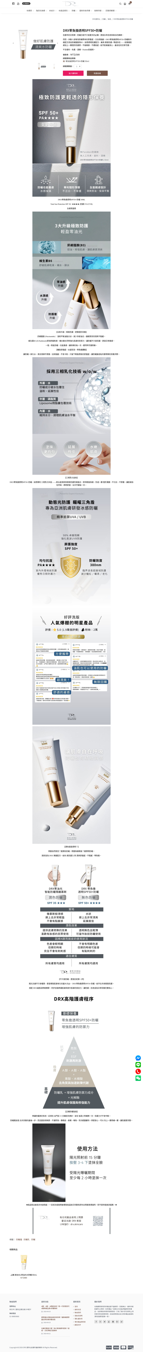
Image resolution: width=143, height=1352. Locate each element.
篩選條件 (27, 3)
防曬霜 (19, 1239)
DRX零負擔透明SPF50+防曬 (123, 19)
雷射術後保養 (84, 10)
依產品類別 (63, 10)
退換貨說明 (78, 1316)
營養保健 (97, 10)
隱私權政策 (78, 1319)
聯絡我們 (78, 1312)
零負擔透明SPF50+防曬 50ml (77, 61)
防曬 (73, 10)
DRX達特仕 (96, 19)
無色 (109, 19)
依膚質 (29, 10)
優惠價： (66, 54)
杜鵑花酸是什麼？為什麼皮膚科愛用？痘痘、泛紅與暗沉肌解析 (55, 1329)
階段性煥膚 (40, 10)
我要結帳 (97, 73)
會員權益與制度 (80, 1322)
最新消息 (78, 1309)
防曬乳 (27, 1239)
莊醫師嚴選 (110, 10)
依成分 (52, 10)
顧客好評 (78, 1325)
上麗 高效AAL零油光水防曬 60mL (24, 1274)
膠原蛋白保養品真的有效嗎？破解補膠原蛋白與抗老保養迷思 (55, 1318)
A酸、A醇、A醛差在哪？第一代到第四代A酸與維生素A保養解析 (55, 1307)
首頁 (76, 1306)
